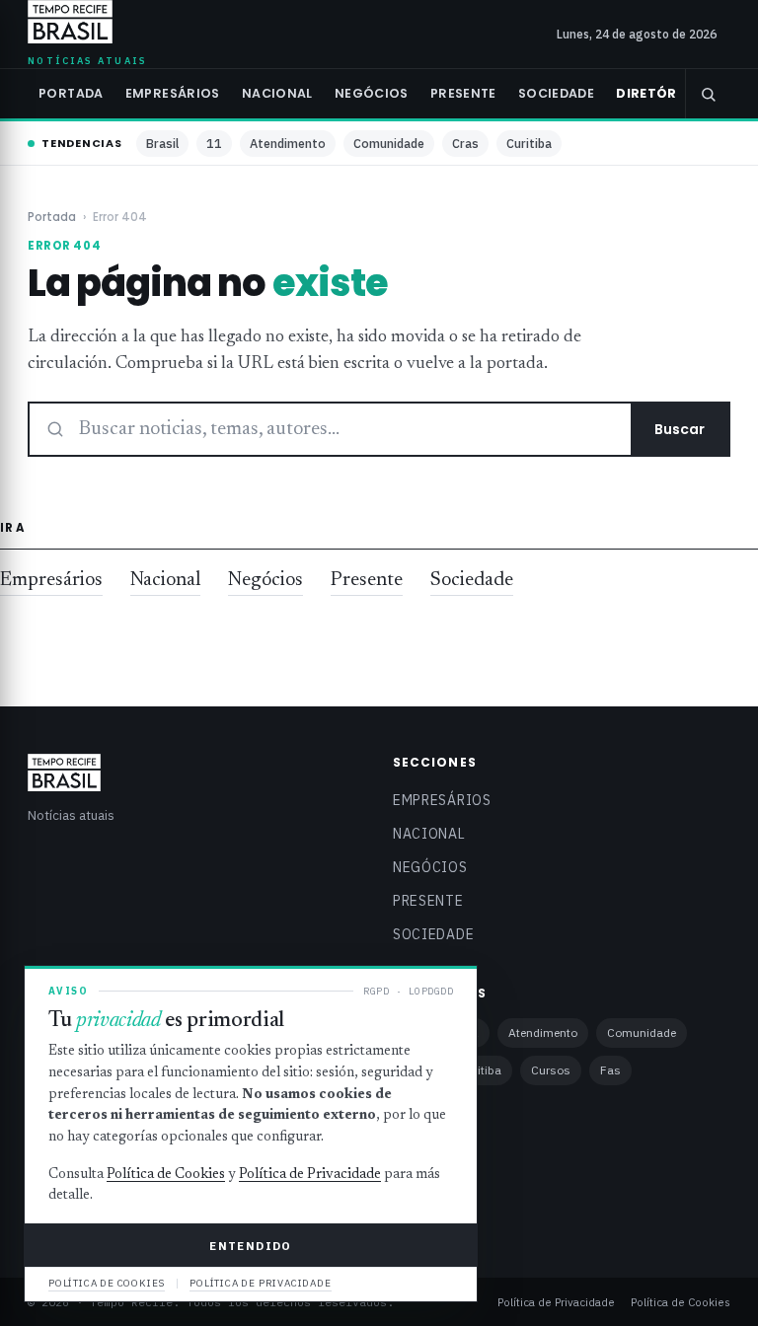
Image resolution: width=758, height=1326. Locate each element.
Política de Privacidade (556, 1301)
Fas (610, 1070)
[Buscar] (707, 93)
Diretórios (658, 93)
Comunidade (388, 143)
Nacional (277, 93)
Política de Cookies (680, 1301)
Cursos (550, 1070)
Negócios (372, 93)
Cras (465, 143)
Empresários (172, 93)
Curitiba (529, 143)
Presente (463, 93)
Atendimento (288, 143)
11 (214, 143)
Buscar (679, 429)
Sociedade (556, 93)
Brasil (162, 143)
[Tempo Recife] (70, 21)
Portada (71, 93)
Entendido (250, 1245)
